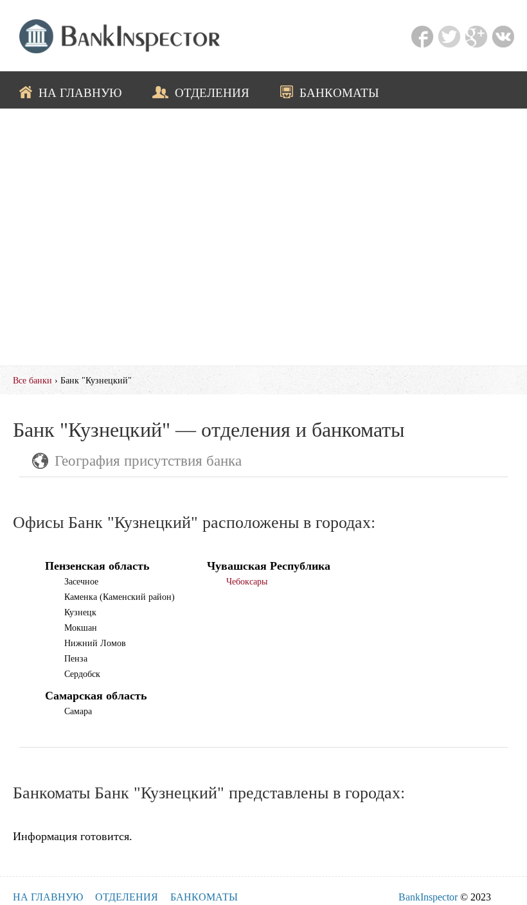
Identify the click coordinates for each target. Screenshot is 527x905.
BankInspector (428, 897)
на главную (80, 92)
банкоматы (339, 92)
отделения (212, 92)
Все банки (32, 380)
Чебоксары (246, 581)
